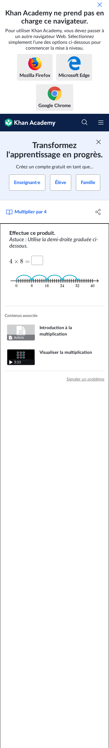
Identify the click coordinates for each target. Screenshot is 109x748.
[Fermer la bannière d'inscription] (98, 142)
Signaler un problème (85, 379)
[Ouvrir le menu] (100, 122)
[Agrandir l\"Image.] (54, 280)
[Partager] (98, 212)
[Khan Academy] (28, 122)
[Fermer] (99, 4)
